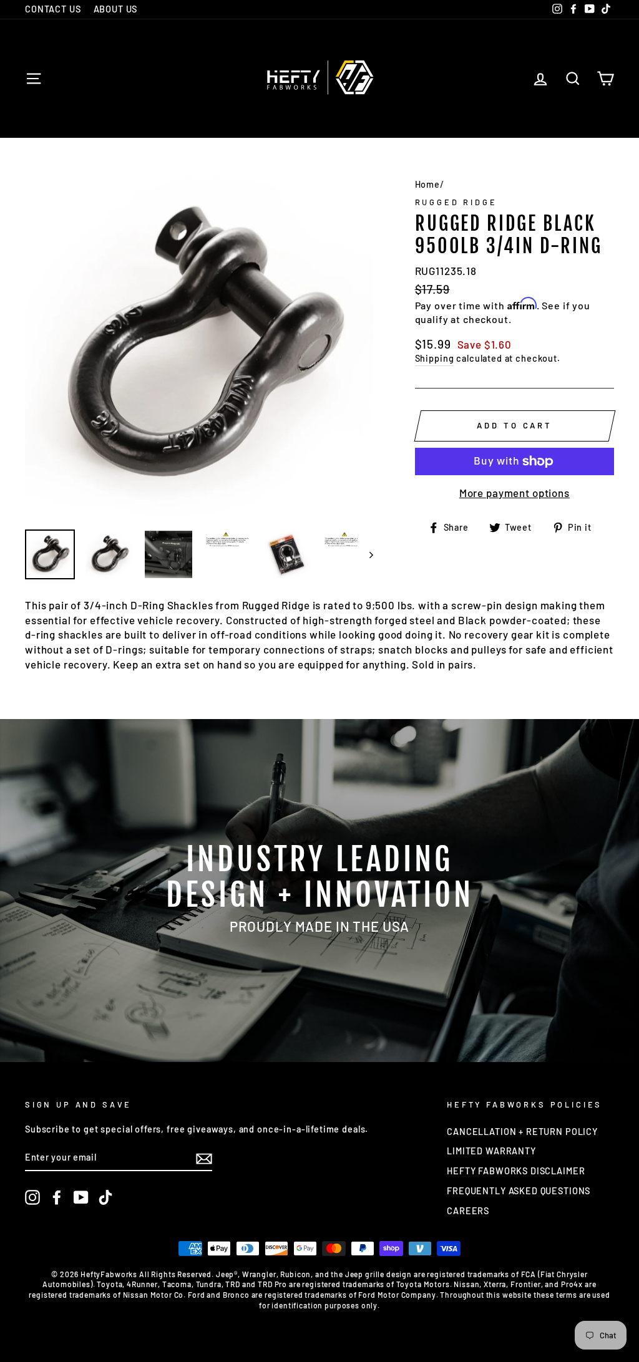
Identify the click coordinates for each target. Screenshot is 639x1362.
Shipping (434, 358)
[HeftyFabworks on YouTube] (81, 1197)
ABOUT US (116, 9)
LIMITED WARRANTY (491, 1151)
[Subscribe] (204, 1158)
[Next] (365, 554)
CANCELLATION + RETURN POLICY (522, 1131)
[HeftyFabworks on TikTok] (105, 1197)
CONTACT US (53, 9)
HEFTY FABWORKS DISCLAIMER (516, 1171)
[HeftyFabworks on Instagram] (32, 1197)
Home (427, 184)
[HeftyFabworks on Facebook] (56, 1197)
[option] (199, 346)
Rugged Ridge (456, 202)
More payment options (514, 492)
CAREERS (468, 1210)
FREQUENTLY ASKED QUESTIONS (518, 1191)
